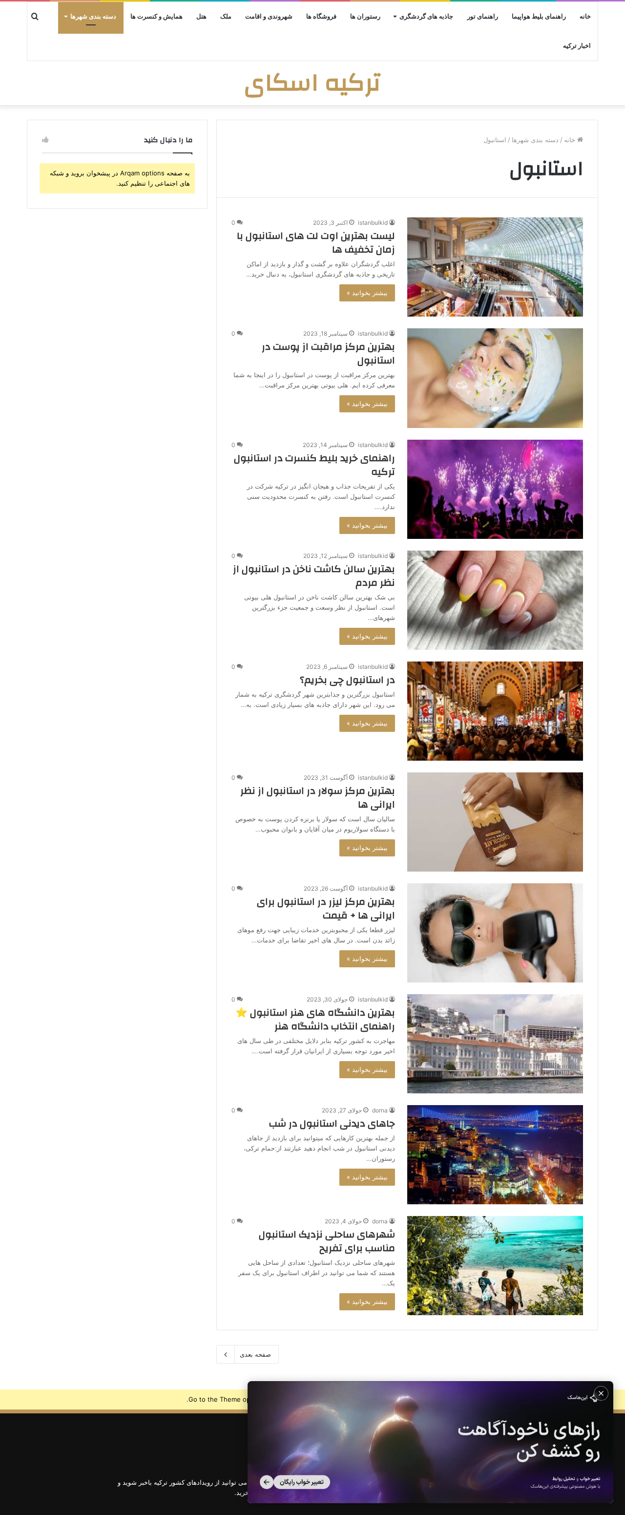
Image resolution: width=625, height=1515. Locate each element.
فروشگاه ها (321, 16)
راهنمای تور (482, 16)
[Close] (601, 1393)
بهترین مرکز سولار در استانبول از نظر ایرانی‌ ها (317, 797)
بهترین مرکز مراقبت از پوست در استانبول (328, 353)
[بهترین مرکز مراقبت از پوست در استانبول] (495, 377)
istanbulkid (373, 222)
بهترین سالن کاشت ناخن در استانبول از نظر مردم (314, 576)
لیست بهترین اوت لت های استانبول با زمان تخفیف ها (316, 242)
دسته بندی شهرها (93, 16)
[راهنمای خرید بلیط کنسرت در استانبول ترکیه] (495, 489)
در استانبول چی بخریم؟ (347, 680)
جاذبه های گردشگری (426, 16)
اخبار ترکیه (577, 46)
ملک (225, 16)
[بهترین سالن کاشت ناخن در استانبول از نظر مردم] (495, 600)
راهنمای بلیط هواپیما (539, 16)
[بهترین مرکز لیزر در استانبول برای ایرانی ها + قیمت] (495, 932)
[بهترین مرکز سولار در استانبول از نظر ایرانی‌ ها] (495, 822)
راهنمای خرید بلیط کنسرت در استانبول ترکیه (314, 465)
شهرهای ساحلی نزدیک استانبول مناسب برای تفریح (327, 1241)
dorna (380, 1110)
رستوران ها (365, 16)
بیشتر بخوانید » (367, 293)
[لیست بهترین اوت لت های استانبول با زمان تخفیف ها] (495, 267)
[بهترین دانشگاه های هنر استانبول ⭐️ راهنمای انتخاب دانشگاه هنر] (495, 1043)
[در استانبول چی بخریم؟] (495, 711)
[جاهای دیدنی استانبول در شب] (495, 1154)
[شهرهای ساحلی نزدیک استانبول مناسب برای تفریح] (495, 1265)
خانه (585, 16)
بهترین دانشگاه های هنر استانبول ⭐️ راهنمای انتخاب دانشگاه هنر (315, 1019)
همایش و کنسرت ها (156, 16)
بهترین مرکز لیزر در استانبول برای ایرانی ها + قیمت (326, 908)
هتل (201, 16)
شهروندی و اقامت (268, 16)
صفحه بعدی (255, 1354)
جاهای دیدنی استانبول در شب (332, 1123)
